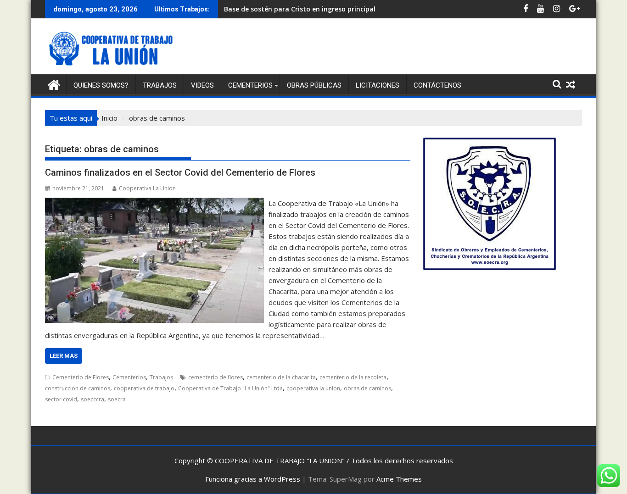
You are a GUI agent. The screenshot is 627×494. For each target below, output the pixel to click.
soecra (117, 399)
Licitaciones (377, 85)
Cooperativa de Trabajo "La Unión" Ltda (230, 388)
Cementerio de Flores (80, 377)
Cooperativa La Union (147, 188)
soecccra (92, 399)
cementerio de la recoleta (352, 377)
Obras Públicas (314, 85)
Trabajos (160, 85)
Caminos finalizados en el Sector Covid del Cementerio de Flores (180, 172)
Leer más (64, 355)
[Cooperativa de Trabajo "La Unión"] (54, 83)
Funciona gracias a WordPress (252, 478)
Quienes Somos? (101, 85)
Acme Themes (399, 478)
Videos (202, 85)
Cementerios (250, 85)
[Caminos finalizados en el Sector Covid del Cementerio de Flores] (154, 203)
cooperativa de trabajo (144, 388)
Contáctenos (437, 85)
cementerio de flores (215, 377)
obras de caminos (367, 388)
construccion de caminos (77, 388)
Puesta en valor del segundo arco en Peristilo (296, 9)
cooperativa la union (313, 388)
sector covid (61, 399)
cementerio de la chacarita (281, 377)
